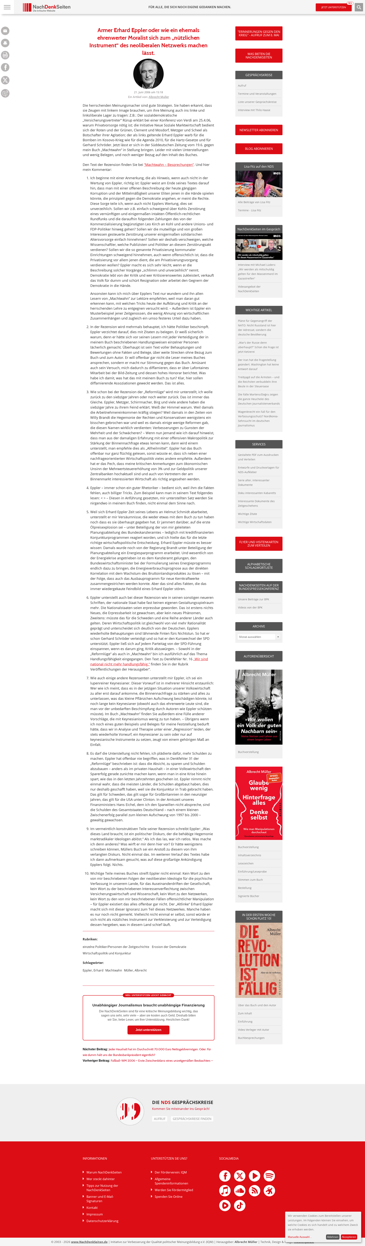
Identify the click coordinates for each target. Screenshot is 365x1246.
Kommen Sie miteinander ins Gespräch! (180, 1109)
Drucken (5, 43)
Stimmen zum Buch (250, 879)
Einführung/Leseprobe (252, 871)
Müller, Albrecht (135, 970)
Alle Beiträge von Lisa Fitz (254, 202)
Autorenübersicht (259, 656)
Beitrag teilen (5, 31)
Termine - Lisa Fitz (249, 210)
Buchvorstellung (248, 752)
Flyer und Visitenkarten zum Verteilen (258, 544)
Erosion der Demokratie (169, 947)
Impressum (94, 1214)
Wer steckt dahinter (100, 1179)
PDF (5, 55)
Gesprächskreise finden (192, 1119)
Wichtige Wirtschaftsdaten (255, 522)
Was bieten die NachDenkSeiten (259, 55)
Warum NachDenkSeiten (104, 1172)
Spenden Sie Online (168, 1197)
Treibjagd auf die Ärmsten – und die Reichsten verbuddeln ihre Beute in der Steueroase (258, 381)
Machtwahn (113, 970)
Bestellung (245, 888)
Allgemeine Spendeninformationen (171, 1181)
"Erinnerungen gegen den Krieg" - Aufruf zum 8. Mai (259, 33)
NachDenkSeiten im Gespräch (258, 229)
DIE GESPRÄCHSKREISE (182, 1102)
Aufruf (242, 85)
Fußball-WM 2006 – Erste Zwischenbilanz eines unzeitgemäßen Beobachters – (162, 1060)
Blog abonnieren (259, 149)
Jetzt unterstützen (336, 6)
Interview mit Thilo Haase (254, 110)
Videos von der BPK (250, 607)
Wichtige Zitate (247, 514)
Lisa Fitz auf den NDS (259, 166)
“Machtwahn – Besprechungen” (169, 164)
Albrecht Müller (159, 97)
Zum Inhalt (245, 1013)
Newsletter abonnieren (259, 130)
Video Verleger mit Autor (253, 1029)
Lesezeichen (246, 863)
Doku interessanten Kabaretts (257, 493)
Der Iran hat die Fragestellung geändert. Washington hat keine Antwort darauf (258, 364)
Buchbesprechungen (251, 1038)
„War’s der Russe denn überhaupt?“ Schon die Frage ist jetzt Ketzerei (258, 347)
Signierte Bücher (248, 896)
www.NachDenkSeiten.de (89, 1242)
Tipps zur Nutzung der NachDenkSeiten (102, 1188)
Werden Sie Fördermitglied (174, 1190)
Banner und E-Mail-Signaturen (100, 1199)
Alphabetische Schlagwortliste (259, 566)
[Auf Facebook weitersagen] (5, 70)
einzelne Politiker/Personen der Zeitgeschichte (116, 947)
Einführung (245, 1021)
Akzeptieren (349, 1236)
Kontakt (92, 1208)
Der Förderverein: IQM (171, 1172)
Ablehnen (332, 1236)
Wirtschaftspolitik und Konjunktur (107, 953)
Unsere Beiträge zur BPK (253, 599)
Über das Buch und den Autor (257, 1005)
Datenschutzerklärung (102, 1221)
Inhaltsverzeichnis (249, 855)
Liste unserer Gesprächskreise (257, 102)
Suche (359, 7)
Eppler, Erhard (93, 970)
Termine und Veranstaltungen (257, 93)
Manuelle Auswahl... (300, 1236)
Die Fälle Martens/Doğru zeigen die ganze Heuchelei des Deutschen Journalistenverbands (259, 399)
